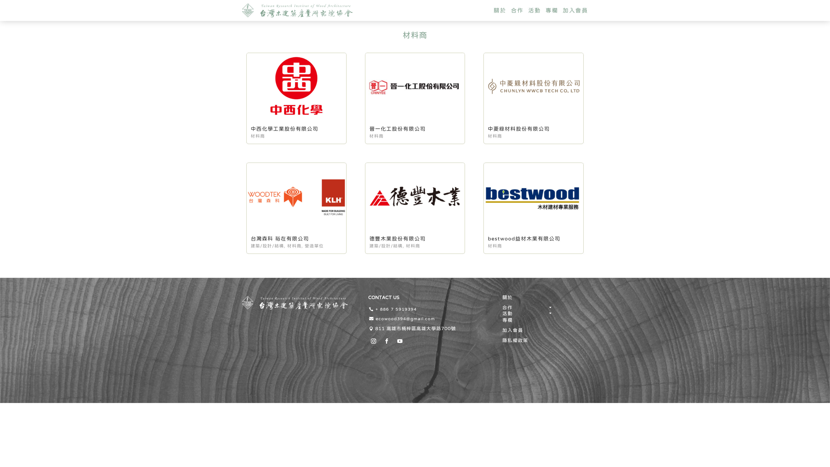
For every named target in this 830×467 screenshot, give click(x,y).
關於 (500, 10)
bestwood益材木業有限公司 (524, 238)
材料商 (258, 136)
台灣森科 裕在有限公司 (280, 238)
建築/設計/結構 (267, 246)
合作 (517, 10)
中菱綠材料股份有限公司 (519, 128)
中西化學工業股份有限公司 (284, 128)
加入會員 (575, 10)
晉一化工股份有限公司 (397, 128)
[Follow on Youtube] (400, 341)
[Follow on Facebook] (386, 341)
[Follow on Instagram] (373, 341)
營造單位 (314, 246)
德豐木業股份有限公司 (397, 238)
